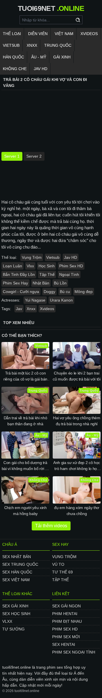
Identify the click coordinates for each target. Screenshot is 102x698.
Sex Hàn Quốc (17, 572)
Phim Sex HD (71, 266)
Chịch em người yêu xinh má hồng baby (25, 510)
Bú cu (65, 291)
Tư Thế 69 (62, 572)
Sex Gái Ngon (66, 606)
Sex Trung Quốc (20, 564)
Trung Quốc (57, 45)
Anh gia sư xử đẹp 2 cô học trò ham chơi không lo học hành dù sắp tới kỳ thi (76, 466)
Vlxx (30, 266)
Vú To (58, 564)
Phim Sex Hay (15, 283)
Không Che (15, 68)
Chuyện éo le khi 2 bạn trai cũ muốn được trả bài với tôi (76, 376)
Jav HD (70, 257)
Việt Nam (64, 33)
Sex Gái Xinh (15, 606)
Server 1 (12, 156)
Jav (19, 308)
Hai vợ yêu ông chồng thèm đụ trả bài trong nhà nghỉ (76, 421)
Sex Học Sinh (16, 613)
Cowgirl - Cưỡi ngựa (21, 291)
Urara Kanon (61, 300)
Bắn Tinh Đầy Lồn (19, 274)
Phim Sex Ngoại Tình (73, 652)
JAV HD (40, 68)
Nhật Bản (41, 283)
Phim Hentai (64, 613)
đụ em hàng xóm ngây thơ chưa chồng (76, 510)
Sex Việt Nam (16, 579)
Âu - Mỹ (38, 57)
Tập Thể (47, 274)
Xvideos (89, 33)
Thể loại (12, 33)
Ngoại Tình (69, 274)
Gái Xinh (62, 57)
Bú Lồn (60, 283)
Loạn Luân (12, 266)
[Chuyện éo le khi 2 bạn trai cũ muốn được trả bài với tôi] (77, 355)
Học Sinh (47, 266)
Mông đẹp (84, 291)
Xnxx (32, 45)
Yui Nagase (35, 300)
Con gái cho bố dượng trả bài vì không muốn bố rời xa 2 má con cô (25, 466)
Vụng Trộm (32, 257)
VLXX (7, 621)
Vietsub (11, 45)
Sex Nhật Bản (16, 556)
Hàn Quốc (13, 57)
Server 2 (34, 156)
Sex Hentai (63, 644)
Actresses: (10, 300)
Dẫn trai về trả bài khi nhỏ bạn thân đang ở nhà (25, 421)
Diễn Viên (38, 33)
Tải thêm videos (51, 525)
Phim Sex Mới (66, 636)
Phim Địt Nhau (67, 621)
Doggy (49, 291)
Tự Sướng (13, 629)
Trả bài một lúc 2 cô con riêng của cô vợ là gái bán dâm (25, 376)
